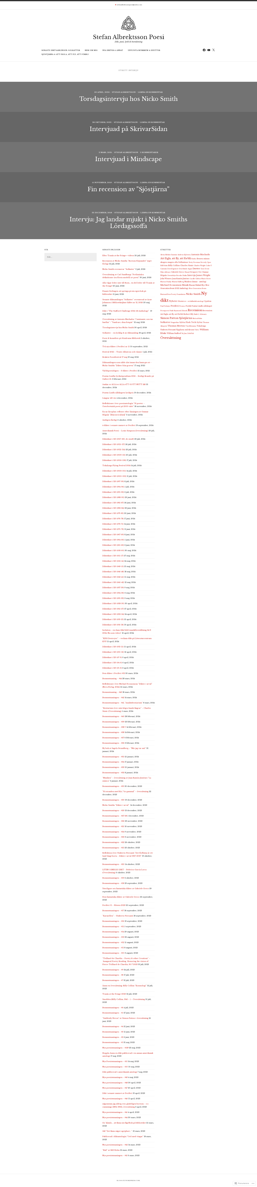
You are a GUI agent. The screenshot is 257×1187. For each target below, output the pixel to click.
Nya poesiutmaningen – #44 (115, 1117)
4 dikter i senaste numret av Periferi (118, 425)
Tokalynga (201, 326)
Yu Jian (184, 333)
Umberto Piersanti (168, 330)
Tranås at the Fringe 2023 (114, 994)
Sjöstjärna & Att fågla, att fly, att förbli (65, 54)
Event (207, 269)
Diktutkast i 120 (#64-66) (113, 540)
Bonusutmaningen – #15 (113, 927)
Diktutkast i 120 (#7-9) (112, 657)
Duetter (196, 268)
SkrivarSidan (197, 318)
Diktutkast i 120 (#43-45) (113, 577)
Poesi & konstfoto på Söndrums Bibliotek (121, 338)
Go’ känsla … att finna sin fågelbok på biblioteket (124, 1123)
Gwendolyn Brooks (174, 275)
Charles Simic (186, 265)
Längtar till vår (109, 398)
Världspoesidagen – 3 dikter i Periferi (119, 371)
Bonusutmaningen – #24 (113, 832)
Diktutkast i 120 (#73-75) (113, 524)
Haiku (184, 275)
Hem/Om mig (91, 50)
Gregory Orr (196, 272)
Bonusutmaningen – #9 (112, 970)
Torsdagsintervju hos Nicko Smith (128, 98)
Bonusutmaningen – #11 (113, 948)
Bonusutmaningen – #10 (113, 953)
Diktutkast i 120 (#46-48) (113, 572)
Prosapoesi (164, 311)
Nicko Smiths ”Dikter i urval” (116, 805)
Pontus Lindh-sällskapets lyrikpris (118, 393)
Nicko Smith (193, 294)
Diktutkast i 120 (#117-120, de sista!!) (118, 439)
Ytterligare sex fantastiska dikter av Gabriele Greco (125, 889)
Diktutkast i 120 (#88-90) (113, 497)
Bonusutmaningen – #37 (113, 738)
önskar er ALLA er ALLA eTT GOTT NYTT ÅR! (124, 384)
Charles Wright (199, 265)
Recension (195, 310)
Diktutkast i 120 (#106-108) (114, 460)
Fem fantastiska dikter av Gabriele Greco (120, 897)
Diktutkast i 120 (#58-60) (113, 550)
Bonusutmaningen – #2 (112, 1037)
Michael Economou (171, 285)
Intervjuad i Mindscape (128, 159)
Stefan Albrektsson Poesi (128, 37)
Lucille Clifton (195, 279)
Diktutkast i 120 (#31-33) (113, 598)
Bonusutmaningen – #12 (113, 942)
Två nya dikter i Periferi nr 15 (116, 347)
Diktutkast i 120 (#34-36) (113, 593)
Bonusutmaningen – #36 (113, 743)
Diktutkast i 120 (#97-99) (113, 481)
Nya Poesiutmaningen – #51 (114, 1061)
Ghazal (186, 272)
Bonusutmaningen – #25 (113, 826)
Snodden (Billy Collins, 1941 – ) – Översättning (123, 999)
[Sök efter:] (70, 257)
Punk (171, 311)
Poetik (188, 306)
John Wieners (166, 279)
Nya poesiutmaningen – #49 (115, 1077)
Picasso (182, 306)
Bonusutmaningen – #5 (112, 1013)
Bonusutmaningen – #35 (113, 757)
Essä (202, 269)
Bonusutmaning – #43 (112, 692)
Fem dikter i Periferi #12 (113, 673)
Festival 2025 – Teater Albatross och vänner (122, 352)
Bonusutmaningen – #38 (113, 732)
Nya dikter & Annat (113, 50)
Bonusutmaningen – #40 (113, 716)
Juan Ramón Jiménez (180, 279)
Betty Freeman (194, 262)
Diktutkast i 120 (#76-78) (113, 519)
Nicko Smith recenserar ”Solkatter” (118, 269)
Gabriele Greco (177, 272)
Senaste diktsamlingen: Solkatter (60, 50)
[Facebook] (204, 50)
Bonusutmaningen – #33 (113, 767)
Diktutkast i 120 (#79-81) (113, 513)
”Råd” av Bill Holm (111, 1150)
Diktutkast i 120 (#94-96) (113, 487)
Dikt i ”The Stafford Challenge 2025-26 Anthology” (126, 311)
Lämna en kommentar (150, 92)
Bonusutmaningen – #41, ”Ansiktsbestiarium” (122, 703)
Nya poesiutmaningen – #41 (114, 1155)
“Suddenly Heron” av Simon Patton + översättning (125, 1018)
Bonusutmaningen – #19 (113, 878)
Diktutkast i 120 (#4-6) (112, 663)
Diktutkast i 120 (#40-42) (113, 582)
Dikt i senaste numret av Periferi (117, 1093)
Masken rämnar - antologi (195, 282)
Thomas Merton (176, 326)
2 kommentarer (149, 152)
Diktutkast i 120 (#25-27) (113, 609)
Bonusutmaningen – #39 (113, 722)
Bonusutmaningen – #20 (113, 864)
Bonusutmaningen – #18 (113, 883)
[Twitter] (213, 50)
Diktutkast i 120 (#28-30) (113, 603)
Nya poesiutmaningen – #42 (115, 1145)
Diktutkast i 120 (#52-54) (113, 561)
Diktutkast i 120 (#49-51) (113, 566)
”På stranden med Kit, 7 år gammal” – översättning (125, 791)
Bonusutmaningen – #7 (112, 980)
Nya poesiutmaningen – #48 (115, 1083)
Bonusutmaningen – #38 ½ (114, 727)
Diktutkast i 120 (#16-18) (113, 625)
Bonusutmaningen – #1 (112, 1042)
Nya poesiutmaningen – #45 (115, 1112)
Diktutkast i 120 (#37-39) (113, 588)
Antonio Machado (200, 254)
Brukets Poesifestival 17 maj (114, 357)
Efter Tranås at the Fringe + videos (118, 256)
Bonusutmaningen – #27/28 (114, 816)
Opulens (207, 301)
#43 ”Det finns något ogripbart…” (117, 1131)
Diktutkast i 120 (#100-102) (114, 476)
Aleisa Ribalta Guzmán (168, 255)
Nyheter (173, 301)
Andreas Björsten (184, 255)
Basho (193, 259)
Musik (185, 285)
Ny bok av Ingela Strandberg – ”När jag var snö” (124, 748)
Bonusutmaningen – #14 (113, 932)
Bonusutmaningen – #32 (113, 773)
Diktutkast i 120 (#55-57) (113, 556)
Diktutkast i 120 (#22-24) (113, 614)
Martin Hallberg (178, 282)
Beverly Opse (206, 262)
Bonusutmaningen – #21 (113, 848)
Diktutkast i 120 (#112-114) (113, 450)
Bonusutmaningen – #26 (113, 821)
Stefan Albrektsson (124, 92)
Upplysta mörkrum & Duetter (144, 50)
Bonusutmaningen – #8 (112, 975)
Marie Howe (206, 279)
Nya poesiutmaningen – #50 (115, 1067)
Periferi (175, 306)
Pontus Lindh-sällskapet (202, 306)
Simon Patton (169, 318)
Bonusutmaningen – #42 (113, 698)
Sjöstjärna (185, 318)
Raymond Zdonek (180, 311)
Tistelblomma (190, 326)
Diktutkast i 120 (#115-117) (113, 444)
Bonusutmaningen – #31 (113, 786)
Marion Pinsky (165, 282)
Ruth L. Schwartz (200, 314)
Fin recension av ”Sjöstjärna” (128, 189)
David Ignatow (172, 269)
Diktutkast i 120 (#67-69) (113, 535)
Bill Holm (164, 265)
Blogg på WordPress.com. (128, 1180)
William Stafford (174, 333)
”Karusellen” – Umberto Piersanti (117, 916)
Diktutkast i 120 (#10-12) (113, 652)
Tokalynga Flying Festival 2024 (116, 465)
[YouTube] (209, 50)
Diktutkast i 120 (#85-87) (113, 503)
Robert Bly (189, 314)
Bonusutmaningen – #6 (112, 1008)
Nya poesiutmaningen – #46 (115, 1099)
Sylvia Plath (185, 322)
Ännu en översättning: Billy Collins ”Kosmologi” (124, 986)
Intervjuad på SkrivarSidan (128, 129)
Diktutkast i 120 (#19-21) (113, 619)
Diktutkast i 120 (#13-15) (113, 647)
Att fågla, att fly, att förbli (175, 258)
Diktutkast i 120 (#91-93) (113, 492)
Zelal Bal (190, 333)
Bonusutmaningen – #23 (113, 837)
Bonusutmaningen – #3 (112, 1032)
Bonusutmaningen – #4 (112, 1026)
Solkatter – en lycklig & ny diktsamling (120, 333)
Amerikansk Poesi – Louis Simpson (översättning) (125, 431)
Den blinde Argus (185, 269)
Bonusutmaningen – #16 (113, 921)
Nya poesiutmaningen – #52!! (115, 1048)
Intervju (191, 275)
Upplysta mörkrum (185, 330)
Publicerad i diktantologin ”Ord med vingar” (122, 1136)
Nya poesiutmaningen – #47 (114, 1088)
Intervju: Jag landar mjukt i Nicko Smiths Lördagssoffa (128, 223)
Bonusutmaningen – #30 (113, 800)
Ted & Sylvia (196, 322)
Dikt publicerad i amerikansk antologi (119, 1072)
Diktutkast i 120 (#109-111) (113, 455)
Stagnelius (175, 322)
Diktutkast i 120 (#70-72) (113, 529)
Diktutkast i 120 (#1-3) (112, 668)
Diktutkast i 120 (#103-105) (114, 471)
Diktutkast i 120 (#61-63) (113, 545)
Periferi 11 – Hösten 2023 (113, 905)
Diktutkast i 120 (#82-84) (113, 508)
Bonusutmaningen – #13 (113, 937)
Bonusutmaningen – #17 (113, 911)
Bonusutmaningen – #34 (113, 762)
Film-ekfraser (165, 272)
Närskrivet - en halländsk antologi (190, 301)
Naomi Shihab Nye (197, 285)
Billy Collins (174, 265)
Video (197, 330)
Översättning (170, 338)
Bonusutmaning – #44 (112, 679)
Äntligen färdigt (109, 420)
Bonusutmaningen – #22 (113, 842)
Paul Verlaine (165, 306)
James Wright (203, 275)
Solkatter (165, 322)
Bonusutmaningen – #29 (113, 810)
